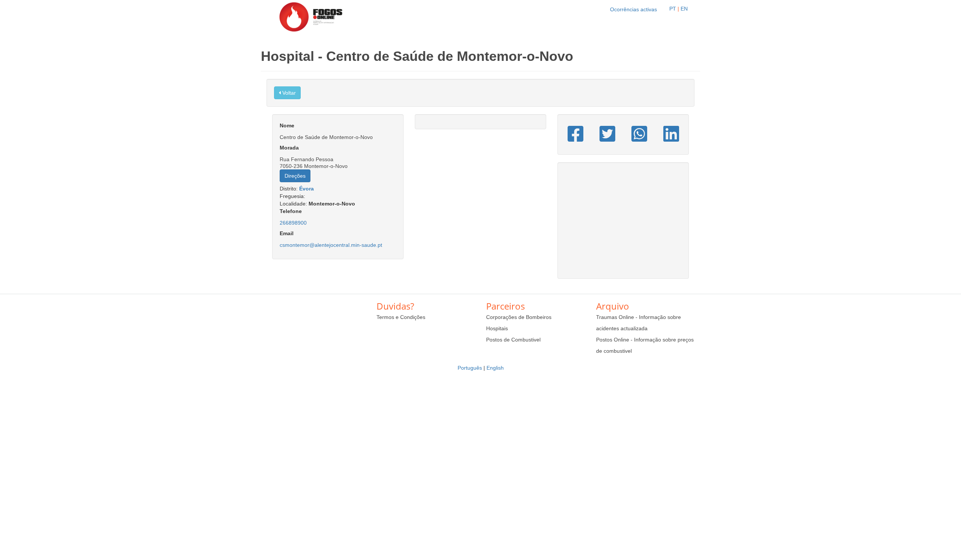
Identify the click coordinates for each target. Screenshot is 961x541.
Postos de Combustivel (513, 340)
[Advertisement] (623, 224)
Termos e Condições (401, 317)
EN (684, 9)
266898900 (293, 223)
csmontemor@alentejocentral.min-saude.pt (331, 245)
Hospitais (497, 328)
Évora (306, 189)
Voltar (288, 93)
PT (672, 9)
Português (470, 368)
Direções (295, 176)
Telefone (291, 211)
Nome (287, 125)
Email (287, 233)
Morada (289, 148)
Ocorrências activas (633, 9)
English (495, 368)
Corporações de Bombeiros (518, 317)
